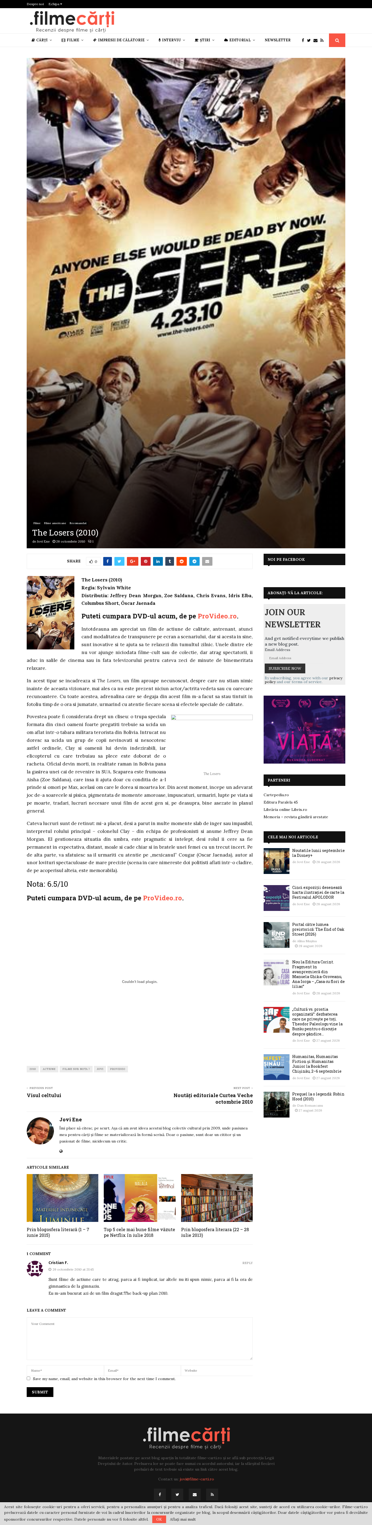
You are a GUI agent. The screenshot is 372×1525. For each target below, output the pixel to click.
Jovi (100, 1069)
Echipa (54, 4)
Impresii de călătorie (121, 40)
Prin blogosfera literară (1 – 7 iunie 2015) (58, 1232)
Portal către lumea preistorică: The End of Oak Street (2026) (318, 929)
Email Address (277, 649)
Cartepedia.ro (276, 794)
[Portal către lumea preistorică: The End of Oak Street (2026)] (276, 935)
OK (159, 1519)
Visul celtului (44, 1095)
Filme (73, 40)
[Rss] (323, 40)
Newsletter (278, 40)
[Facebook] (304, 40)
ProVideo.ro (217, 616)
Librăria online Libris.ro (285, 809)
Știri (205, 40)
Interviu (171, 40)
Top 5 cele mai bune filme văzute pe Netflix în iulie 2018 (139, 1232)
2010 (32, 1069)
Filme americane (55, 523)
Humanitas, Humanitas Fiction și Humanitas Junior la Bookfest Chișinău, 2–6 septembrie (316, 1064)
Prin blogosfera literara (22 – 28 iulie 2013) (215, 1232)
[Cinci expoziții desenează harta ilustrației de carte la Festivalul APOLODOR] (276, 898)
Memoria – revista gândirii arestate (296, 816)
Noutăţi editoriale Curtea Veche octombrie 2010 (213, 1098)
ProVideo (117, 1069)
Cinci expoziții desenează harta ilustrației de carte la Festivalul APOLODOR (318, 892)
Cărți (42, 40)
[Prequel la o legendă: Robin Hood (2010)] (276, 1105)
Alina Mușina (307, 941)
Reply (247, 1263)
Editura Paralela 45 (281, 802)
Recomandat (78, 523)
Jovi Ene (43, 541)
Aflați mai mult (183, 1519)
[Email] (316, 40)
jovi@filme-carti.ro (197, 1479)
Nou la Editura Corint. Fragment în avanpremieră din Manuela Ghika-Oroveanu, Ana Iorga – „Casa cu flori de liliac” (318, 974)
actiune (49, 1069)
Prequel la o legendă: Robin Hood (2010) (318, 1096)
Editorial (240, 40)
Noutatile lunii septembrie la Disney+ (318, 853)
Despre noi (35, 4)
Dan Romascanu (310, 1105)
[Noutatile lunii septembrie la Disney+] (276, 861)
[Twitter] (310, 40)
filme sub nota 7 (76, 1069)
